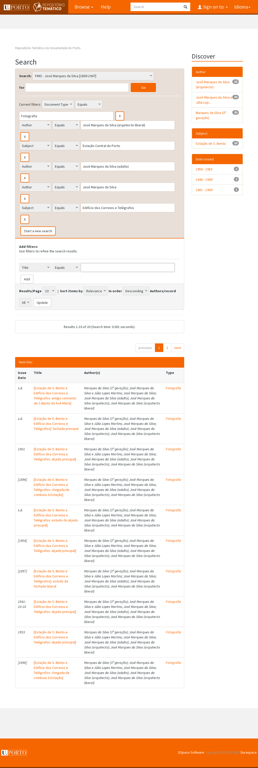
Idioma (241, 7)
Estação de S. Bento (211, 143)
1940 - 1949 (204, 179)
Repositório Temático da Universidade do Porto (48, 48)
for (21, 87)
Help (106, 7)
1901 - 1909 (204, 190)
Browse (83, 7)
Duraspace (249, 752)
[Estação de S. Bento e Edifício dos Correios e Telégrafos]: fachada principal (56, 423)
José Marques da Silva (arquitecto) (213, 84)
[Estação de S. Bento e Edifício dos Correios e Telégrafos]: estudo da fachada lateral (51, 578)
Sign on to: (213, 7)
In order (115, 291)
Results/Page (30, 291)
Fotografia (173, 388)
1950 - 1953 (204, 169)
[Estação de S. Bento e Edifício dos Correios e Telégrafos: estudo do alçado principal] (56, 517)
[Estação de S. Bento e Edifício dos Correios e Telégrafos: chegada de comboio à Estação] (52, 487)
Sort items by (71, 291)
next (177, 347)
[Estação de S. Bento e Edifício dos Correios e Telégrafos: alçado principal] (55, 454)
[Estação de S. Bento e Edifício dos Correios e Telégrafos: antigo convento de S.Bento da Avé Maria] (55, 395)
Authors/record (163, 291)
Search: (25, 76)
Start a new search (38, 231)
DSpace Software (191, 752)
